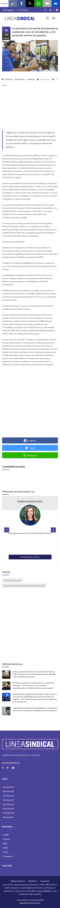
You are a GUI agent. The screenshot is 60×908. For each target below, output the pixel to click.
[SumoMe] (55, 3)
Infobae (31, 79)
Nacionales (20, 79)
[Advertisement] (30, 110)
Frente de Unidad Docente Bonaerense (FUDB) (24, 585)
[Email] (47, 3)
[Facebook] (46, 10)
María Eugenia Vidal (30, 501)
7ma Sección (9, 813)
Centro (6, 839)
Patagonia (8, 856)
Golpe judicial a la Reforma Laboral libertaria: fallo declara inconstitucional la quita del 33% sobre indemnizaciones (34, 674)
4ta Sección (8, 800)
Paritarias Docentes (12, 580)
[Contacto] (57, 10)
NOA (5, 848)
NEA (5, 843)
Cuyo (5, 852)
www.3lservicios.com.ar (30, 903)
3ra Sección (8, 795)
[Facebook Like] (13, 3)
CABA (6, 835)
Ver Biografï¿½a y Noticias (30, 557)
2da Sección (8, 791)
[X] (30, 3)
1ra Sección (8, 787)
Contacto (44, 881)
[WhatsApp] (38, 3)
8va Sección (8, 817)
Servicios (32, 881)
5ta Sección (8, 804)
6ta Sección (8, 808)
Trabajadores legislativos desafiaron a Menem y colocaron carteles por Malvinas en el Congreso (35, 709)
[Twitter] (52, 10)
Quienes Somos (18, 881)
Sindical (8, 79)
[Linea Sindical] (20, 18)
